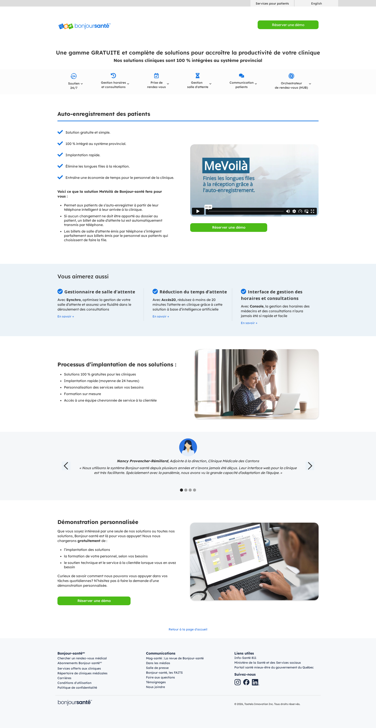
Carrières (64, 678)
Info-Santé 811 (245, 657)
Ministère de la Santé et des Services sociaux (267, 662)
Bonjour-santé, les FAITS (164, 672)
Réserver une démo (228, 227)
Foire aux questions (160, 677)
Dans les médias (158, 663)
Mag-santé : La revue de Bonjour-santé (175, 658)
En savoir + (65, 316)
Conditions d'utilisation (74, 682)
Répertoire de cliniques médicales (82, 673)
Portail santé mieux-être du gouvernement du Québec (274, 667)
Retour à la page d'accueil (188, 629)
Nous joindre (155, 686)
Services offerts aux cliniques (79, 668)
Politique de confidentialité (77, 687)
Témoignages (156, 682)
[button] (73, 81)
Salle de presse (157, 667)
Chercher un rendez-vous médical (82, 658)
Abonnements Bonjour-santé (79, 663)
